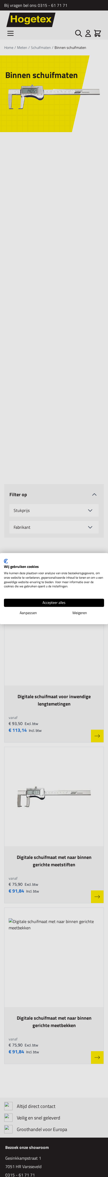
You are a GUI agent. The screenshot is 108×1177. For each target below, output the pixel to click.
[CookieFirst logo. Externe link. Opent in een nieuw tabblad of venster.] (6, 561)
